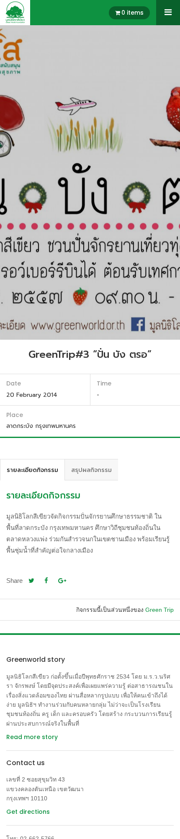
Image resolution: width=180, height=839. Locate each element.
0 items (132, 12)
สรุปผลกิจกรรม (91, 470)
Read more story (32, 737)
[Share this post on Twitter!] (31, 580)
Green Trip (159, 609)
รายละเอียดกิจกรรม (32, 470)
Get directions (28, 812)
